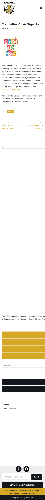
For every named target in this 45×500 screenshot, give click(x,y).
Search (36, 477)
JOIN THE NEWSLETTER (22, 485)
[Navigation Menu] (40, 8)
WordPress (30, 498)
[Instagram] (19, 469)
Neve (13, 498)
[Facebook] (26, 469)
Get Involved (19, 29)
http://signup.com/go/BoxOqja (13, 89)
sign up (10, 111)
